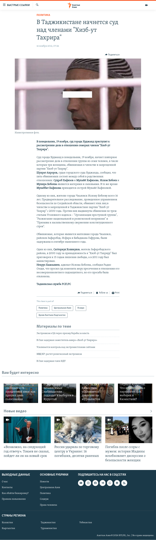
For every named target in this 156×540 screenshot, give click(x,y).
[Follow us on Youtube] (81, 483)
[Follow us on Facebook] (95, 483)
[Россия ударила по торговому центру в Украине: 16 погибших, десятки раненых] (77, 430)
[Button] (112, 55)
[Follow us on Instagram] (88, 483)
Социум (44, 499)
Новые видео (15, 411)
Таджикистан (48, 522)
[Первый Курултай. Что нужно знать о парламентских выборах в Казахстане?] (135, 393)
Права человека (48, 505)
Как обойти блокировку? (15, 493)
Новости (44, 482)
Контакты (7, 487)
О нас (5, 482)
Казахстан (7, 522)
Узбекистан (85, 522)
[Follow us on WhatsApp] (110, 483)
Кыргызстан (8, 528)
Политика (43, 15)
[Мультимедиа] (146, 5)
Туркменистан (49, 528)
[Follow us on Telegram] (102, 483)
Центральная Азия (50, 487)
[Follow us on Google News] (117, 483)
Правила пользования (14, 499)
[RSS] (124, 483)
